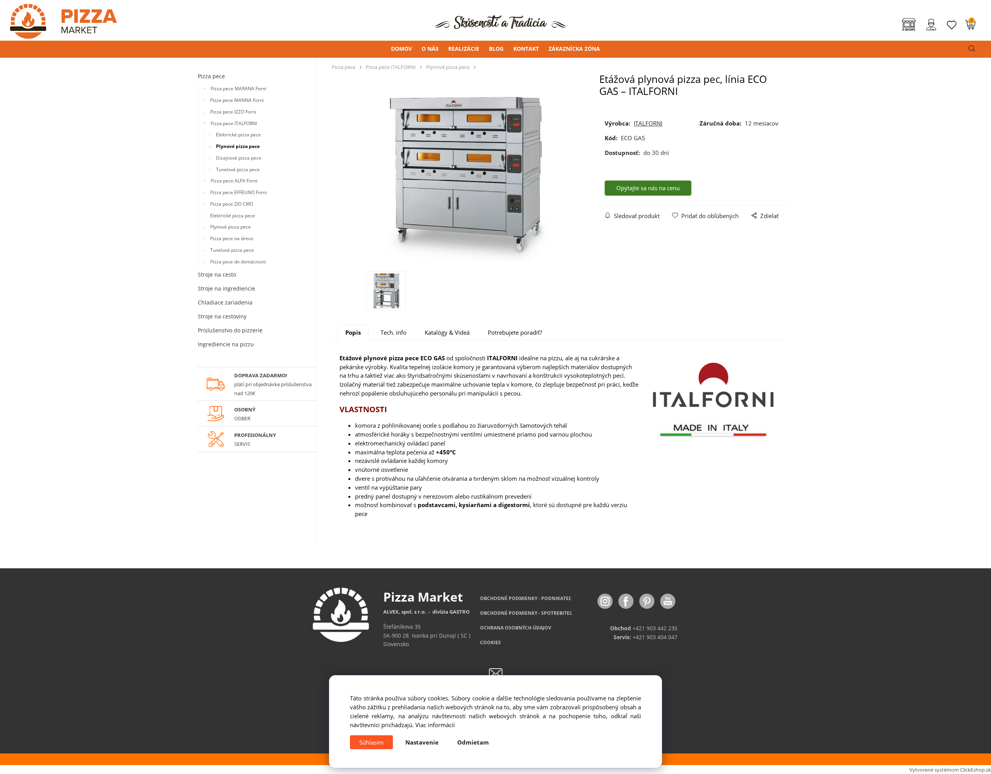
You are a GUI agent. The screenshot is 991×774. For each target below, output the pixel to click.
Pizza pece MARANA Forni (238, 88)
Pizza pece (211, 76)
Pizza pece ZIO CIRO (231, 204)
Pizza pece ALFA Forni (234, 180)
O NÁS (430, 48)
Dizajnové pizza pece (238, 158)
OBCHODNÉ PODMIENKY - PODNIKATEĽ (525, 598)
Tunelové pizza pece (238, 169)
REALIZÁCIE (463, 48)
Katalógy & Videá (447, 332)
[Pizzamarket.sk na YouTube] (667, 600)
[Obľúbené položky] (952, 25)
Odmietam (473, 742)
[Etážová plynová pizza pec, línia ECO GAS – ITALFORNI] (465, 175)
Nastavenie (422, 742)
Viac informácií (435, 725)
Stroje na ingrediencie (226, 288)
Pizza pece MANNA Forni (237, 100)
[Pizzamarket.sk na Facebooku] (626, 600)
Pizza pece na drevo (231, 238)
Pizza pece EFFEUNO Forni (238, 192)
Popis (353, 332)
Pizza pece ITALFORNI (234, 123)
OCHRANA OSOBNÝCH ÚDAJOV (515, 627)
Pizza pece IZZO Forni (233, 111)
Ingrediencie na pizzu (226, 344)
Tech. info (393, 332)
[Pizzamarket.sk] (58, 18)
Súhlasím (371, 742)
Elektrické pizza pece (238, 134)
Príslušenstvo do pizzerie (230, 330)
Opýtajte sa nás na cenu (648, 188)
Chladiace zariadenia (225, 302)
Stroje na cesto (217, 274)
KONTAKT (526, 48)
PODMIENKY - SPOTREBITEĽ (526, 613)
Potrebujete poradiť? (515, 332)
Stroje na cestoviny (222, 316)
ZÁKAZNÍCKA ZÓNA (574, 48)
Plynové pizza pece (238, 146)
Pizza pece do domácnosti (238, 261)
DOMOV (401, 48)
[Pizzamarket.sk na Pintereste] (647, 600)
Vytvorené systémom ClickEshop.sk (950, 769)
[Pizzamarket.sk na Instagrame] (605, 600)
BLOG (496, 48)
